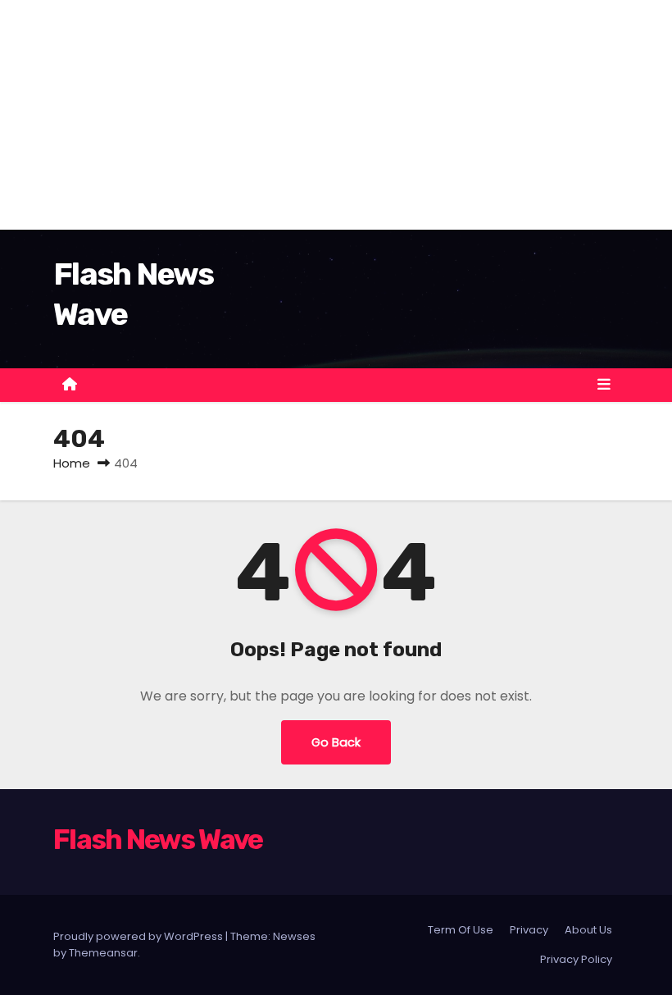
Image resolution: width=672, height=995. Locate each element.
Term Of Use (460, 930)
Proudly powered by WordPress (139, 936)
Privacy (529, 930)
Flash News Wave (158, 839)
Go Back (336, 742)
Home (71, 463)
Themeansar (103, 953)
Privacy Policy (576, 959)
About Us (588, 930)
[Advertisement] (336, 115)
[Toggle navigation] (604, 385)
